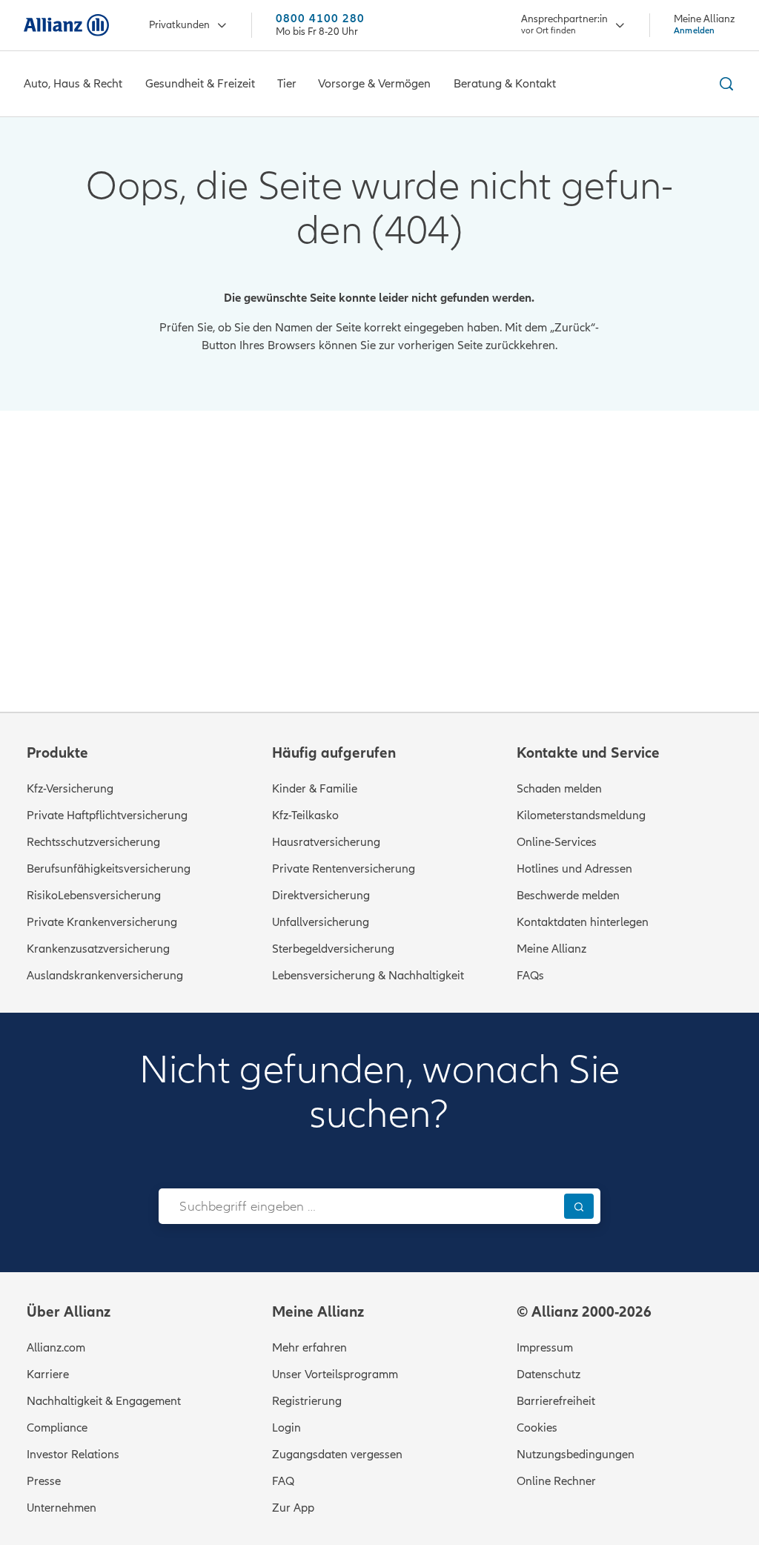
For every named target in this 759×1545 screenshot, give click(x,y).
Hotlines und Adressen (574, 868)
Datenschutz (548, 1374)
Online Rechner (556, 1481)
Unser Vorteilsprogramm (335, 1374)
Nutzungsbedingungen (575, 1454)
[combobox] (357, 1206)
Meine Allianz (551, 949)
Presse (44, 1481)
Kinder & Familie (314, 788)
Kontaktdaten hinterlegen (583, 922)
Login (286, 1427)
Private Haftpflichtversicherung (107, 815)
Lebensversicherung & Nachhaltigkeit (368, 975)
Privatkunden (179, 25)
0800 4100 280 (320, 19)
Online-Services (557, 842)
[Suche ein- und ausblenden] (724, 83)
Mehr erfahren (309, 1347)
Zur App (293, 1508)
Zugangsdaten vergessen (337, 1454)
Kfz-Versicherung (70, 788)
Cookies (537, 1427)
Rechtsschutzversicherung (93, 842)
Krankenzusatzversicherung (98, 949)
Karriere (48, 1374)
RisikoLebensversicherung (94, 895)
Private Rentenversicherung (343, 868)
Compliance (57, 1427)
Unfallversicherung (320, 922)
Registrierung (307, 1401)
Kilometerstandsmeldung (581, 815)
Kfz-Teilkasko (305, 815)
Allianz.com (56, 1347)
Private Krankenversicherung (102, 922)
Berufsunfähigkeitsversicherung (108, 868)
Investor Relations (73, 1454)
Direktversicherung (321, 895)
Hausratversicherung (326, 842)
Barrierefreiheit (556, 1401)
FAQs (530, 975)
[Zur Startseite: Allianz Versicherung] (66, 25)
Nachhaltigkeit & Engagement (104, 1401)
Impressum (545, 1347)
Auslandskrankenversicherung (105, 975)
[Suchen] (579, 1206)
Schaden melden (559, 788)
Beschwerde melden (568, 895)
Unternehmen (61, 1508)
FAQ (283, 1481)
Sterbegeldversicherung (333, 949)
